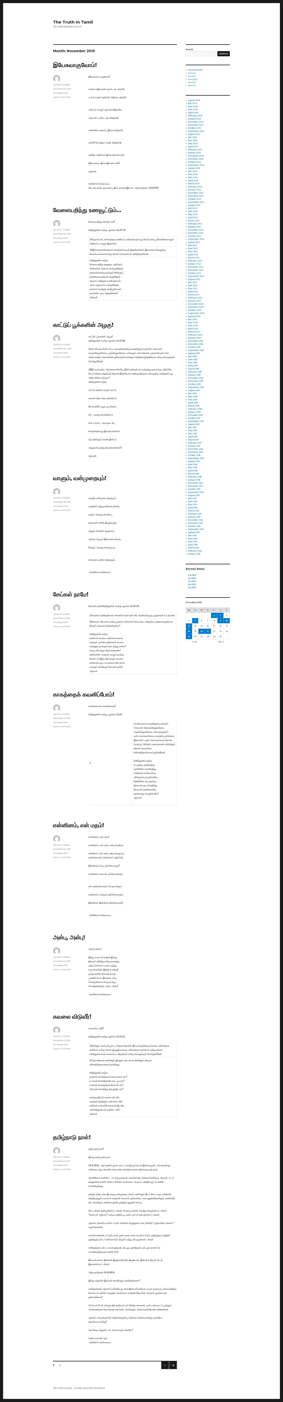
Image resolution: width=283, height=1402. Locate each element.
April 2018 (193, 402)
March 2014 (193, 548)
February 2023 (195, 223)
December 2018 (195, 378)
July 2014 (192, 535)
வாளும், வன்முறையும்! (79, 478)
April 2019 (193, 365)
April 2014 (193, 544)
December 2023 (196, 193)
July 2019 (192, 356)
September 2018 (196, 387)
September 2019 (196, 350)
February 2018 (195, 409)
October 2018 (194, 384)
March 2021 (193, 294)
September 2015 (196, 492)
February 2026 (195, 115)
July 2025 (192, 137)
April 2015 (193, 507)
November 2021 (195, 270)
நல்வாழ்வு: (192, 82)
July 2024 (192, 171)
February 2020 (195, 335)
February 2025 (195, 149)
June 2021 (193, 285)
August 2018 (194, 390)
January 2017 (194, 446)
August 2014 (194, 532)
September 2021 (196, 276)
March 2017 (193, 440)
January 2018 (194, 412)
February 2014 (195, 551)
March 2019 (193, 369)
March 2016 (193, 473)
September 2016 (196, 458)
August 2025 (194, 134)
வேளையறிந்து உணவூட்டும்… (87, 210)
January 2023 (194, 227)
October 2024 (194, 162)
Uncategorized (60, 93)
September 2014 (196, 529)
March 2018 (193, 406)
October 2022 (194, 236)
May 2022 (193, 251)
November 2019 (195, 344)
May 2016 (192, 467)
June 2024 (193, 174)
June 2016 (192, 464)
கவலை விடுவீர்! (72, 1016)
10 (227, 620)
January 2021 (194, 301)
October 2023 (194, 199)
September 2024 (196, 165)
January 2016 (194, 480)
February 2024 (195, 186)
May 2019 (192, 362)
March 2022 (194, 257)
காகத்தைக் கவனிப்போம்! (83, 694)
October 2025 (194, 128)
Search (189, 49)
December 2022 (196, 230)
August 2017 (193, 424)
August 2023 (194, 205)
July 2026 (192, 103)
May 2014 (192, 541)
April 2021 (193, 291)
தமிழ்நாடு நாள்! (72, 1137)
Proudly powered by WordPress (89, 1388)
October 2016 (194, 455)
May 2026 (193, 109)
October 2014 (194, 526)
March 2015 (193, 511)
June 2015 (192, 501)
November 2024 (196, 159)
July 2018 (192, 393)
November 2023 (195, 196)
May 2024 (193, 177)
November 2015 (195, 486)
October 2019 (194, 347)
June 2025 (193, 140)
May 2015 (192, 504)
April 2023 (193, 217)
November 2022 (195, 233)
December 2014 (195, 520)
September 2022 (196, 239)
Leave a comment (62, 97)
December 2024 (196, 156)
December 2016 (195, 449)
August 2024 (194, 168)
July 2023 (192, 208)
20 (201, 631)
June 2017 (192, 430)
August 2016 (194, 461)
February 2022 (195, 261)
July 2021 (192, 282)
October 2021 (194, 273)
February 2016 (195, 477)
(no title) (192, 575)
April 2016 (193, 470)
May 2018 (192, 399)
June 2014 (192, 538)
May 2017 (192, 433)
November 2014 (195, 523)
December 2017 (195, 415)
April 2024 (193, 180)
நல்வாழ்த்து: (193, 79)
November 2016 (195, 452)
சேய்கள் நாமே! (70, 594)
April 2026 (193, 112)
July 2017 (192, 427)
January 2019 (194, 375)
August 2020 (194, 316)
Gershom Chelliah (61, 84)
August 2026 (194, 100)
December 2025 (195, 122)
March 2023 (194, 220)
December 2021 (195, 267)
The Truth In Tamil (73, 22)
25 (189, 636)
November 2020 (196, 307)
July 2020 (192, 319)
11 (189, 626)
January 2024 (194, 190)
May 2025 (193, 143)
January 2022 (194, 264)
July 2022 (192, 245)
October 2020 (194, 310)
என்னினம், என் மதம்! (78, 825)
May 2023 (193, 214)
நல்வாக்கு (192, 73)
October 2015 (194, 489)
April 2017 (192, 436)
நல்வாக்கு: (192, 76)
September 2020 (196, 313)
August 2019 (194, 353)
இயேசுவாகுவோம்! (75, 64)
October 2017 (194, 418)
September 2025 (196, 131)
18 (189, 631)
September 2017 (196, 421)
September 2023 (196, 202)
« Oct (194, 642)
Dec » (221, 642)
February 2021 (195, 298)
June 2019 (192, 359)
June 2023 (193, 211)
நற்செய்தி (192, 85)
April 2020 (193, 328)
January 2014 (194, 554)
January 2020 (194, 338)
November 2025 (195, 125)
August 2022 (194, 242)
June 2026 (193, 106)
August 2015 (194, 495)
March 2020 (194, 332)
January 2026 (194, 119)
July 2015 (192, 498)
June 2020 (193, 322)
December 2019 (195, 341)
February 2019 (195, 372)
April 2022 (193, 254)
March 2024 (194, 183)
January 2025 (194, 153)
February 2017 (194, 443)
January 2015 (194, 517)
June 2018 (192, 396)
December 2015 (195, 483)
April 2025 (193, 146)
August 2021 (194, 279)
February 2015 (195, 514)
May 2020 (193, 325)
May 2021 (192, 288)
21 (208, 631)
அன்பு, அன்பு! (69, 937)
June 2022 (193, 248)
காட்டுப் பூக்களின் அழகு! (83, 324)
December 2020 (196, 304)
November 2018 (195, 381)
